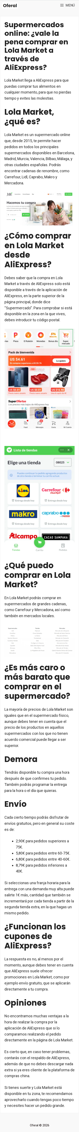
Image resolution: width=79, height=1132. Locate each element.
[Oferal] (10, 5)
